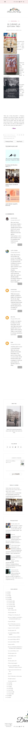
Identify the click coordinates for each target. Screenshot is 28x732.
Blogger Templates (8, 723)
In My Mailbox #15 (12, 655)
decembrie (10, 601)
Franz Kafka (9, 462)
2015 (8, 599)
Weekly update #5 (12, 630)
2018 (8, 594)
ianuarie (10, 693)
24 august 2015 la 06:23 (15, 291)
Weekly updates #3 (15, 523)
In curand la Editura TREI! (13, 641)
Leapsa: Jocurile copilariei (13, 628)
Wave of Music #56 (12, 610)
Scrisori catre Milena (10, 461)
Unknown (14, 289)
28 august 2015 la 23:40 (15, 344)
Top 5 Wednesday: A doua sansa (15, 676)
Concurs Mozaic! (11, 621)
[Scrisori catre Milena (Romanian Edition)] (22, 466)
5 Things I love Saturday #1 (14, 615)
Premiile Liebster (12, 678)
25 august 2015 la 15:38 (15, 318)
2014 (8, 695)
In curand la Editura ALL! (13, 650)
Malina (13, 316)
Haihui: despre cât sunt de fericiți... (12, 185)
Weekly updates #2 (12, 681)
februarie (10, 692)
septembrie (10, 606)
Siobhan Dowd (9, 138)
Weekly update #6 (12, 612)
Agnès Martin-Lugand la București (11, 204)
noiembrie (10, 602)
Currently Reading (16, 457)
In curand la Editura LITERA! (14, 637)
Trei (13, 138)
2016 (8, 597)
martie (9, 690)
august (9, 608)
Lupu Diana (14, 250)
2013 (8, 697)
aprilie (9, 688)
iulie (9, 683)
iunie (9, 684)
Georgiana (14, 218)
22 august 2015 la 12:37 (15, 220)
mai (9, 686)
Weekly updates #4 (12, 653)
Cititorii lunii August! (15, 545)
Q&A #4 (13, 534)
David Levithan (14, 21)
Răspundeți (20, 244)
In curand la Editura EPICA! (14, 639)
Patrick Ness (9, 136)
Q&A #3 (10, 673)
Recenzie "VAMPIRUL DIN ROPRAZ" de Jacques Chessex (16, 557)
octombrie (10, 604)
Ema (12, 342)
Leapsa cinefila (11, 644)
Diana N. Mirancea (11, 30)
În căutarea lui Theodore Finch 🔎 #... (11, 165)
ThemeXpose (8, 726)
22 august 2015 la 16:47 (15, 252)
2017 (8, 595)
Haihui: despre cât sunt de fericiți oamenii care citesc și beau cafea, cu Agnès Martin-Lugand (13, 489)
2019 (8, 592)
